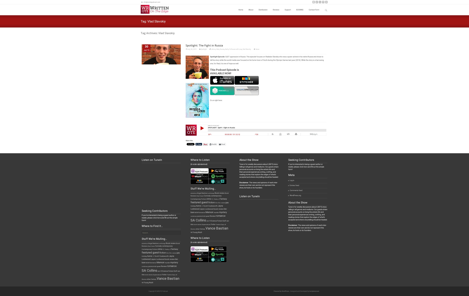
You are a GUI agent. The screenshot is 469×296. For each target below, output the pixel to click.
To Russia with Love (235, 49)
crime (208, 199)
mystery (223, 212)
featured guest (199, 202)
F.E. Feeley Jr (215, 199)
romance (220, 215)
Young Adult (197, 232)
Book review (220, 193)
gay (227, 202)
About (251, 10)
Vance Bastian (217, 228)
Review (212, 216)
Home (241, 10)
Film (216, 203)
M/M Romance (200, 212)
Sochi (227, 49)
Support (288, 10)
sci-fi (209, 221)
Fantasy (223, 199)
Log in (292, 180)
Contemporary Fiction (198, 199)
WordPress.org (295, 195)
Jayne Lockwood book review (212, 209)
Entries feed (294, 185)
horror (198, 206)
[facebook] (313, 3)
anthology (211, 193)
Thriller (213, 224)
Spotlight (204, 49)
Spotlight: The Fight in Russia (204, 45)
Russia (222, 49)
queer (207, 216)
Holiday (193, 206)
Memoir (209, 212)
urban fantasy (200, 229)
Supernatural (206, 224)
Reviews (276, 10)
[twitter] (317, 3)
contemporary (216, 196)
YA (191, 232)
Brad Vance (200, 196)
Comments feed (296, 190)
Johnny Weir (215, 49)
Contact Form (314, 10)
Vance (257, 49)
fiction (211, 202)
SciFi (224, 221)
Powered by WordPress (282, 291)
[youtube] (326, 3)
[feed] (320, 3)
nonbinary (194, 216)
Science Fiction (216, 221)
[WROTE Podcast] (156, 9)
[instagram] (323, 3)
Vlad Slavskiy (247, 49)
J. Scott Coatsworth (210, 206)
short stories (198, 224)
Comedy (207, 196)
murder (216, 212)
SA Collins (198, 220)
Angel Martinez (202, 193)
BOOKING (299, 10)
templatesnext (314, 291)
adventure (194, 193)
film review (221, 203)
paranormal (201, 216)
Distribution (263, 10)
